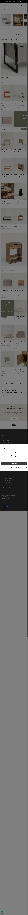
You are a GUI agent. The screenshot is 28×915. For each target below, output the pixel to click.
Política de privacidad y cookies (19, 467)
